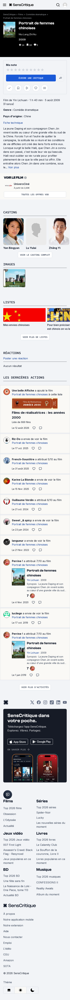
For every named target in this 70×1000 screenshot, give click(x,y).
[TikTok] (52, 703)
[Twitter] (32, 703)
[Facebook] (39, 703)
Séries (42, 801)
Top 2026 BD (11, 875)
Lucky (40, 817)
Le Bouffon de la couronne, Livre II (47, 851)
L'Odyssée (9, 820)
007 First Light (12, 844)
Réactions (12, 353)
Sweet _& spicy (22, 520)
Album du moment (47, 894)
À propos (9, 913)
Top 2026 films (12, 808)
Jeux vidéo (13, 833)
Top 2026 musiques (48, 876)
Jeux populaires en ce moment (17, 861)
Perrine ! (17, 561)
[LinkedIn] (58, 703)
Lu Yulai (31, 248)
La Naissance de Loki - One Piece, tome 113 (17, 888)
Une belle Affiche (23, 390)
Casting (10, 212)
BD (5, 869)
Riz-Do (16, 439)
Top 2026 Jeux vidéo (16, 839)
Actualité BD (11, 895)
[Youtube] (65, 703)
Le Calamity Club (46, 844)
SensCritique (9, 14)
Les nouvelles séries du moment (50, 824)
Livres (42, 833)
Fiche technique (13, 122)
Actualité (8, 826)
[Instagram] (45, 703)
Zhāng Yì (54, 248)
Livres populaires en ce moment (50, 861)
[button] (65, 4)
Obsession (9, 814)
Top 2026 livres (46, 839)
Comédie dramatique (36, 14)
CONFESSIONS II (47, 882)
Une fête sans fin (13, 881)
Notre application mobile (18, 919)
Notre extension (13, 925)
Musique (43, 869)
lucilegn (17, 613)
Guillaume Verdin (23, 500)
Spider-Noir (43, 812)
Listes (9, 302)
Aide (6, 931)
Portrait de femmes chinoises (17, 18)
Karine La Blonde (23, 479)
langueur (17, 540)
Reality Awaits (44, 888)
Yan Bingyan (11, 248)
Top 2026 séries (46, 807)
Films (20, 14)
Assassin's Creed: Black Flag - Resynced (18, 851)
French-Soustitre (23, 459)
